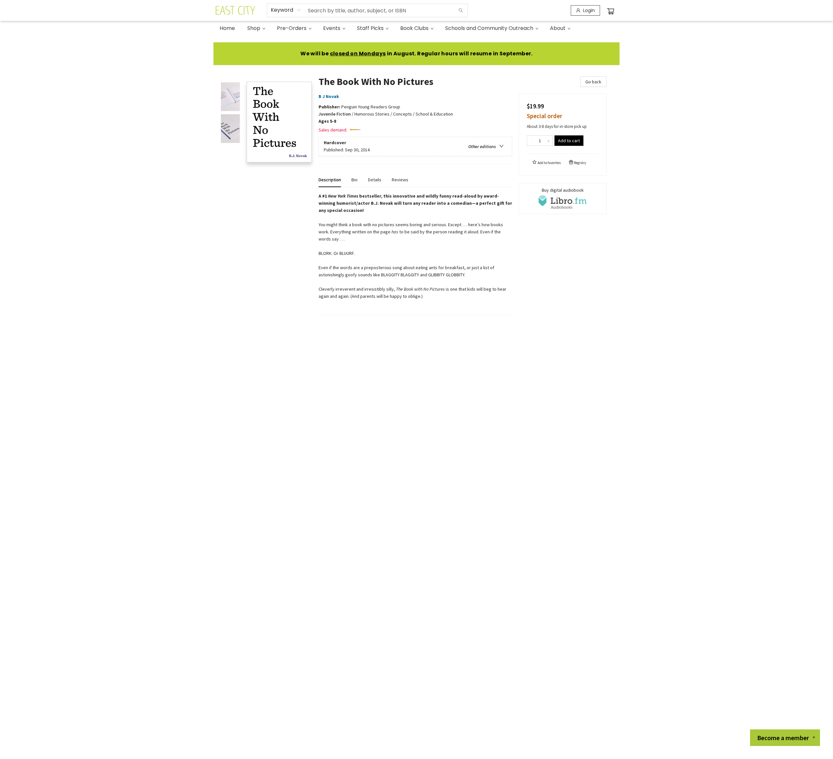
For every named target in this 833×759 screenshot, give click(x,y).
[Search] (460, 10)
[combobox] (286, 10)
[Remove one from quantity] (531, 140)
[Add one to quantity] (548, 140)
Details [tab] (374, 180)
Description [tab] (330, 180)
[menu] (416, 28)
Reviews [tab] (400, 180)
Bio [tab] (354, 180)
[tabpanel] (415, 253)
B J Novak (329, 96)
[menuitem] (227, 28)
